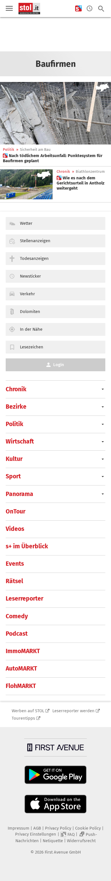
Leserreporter (24, 598)
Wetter (26, 223)
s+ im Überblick (27, 546)
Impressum (18, 828)
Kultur (14, 459)
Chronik (63, 171)
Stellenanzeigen (35, 240)
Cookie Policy (88, 828)
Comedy (17, 616)
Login (58, 364)
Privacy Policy (58, 828)
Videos (15, 529)
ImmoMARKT (23, 651)
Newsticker (30, 276)
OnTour (15, 511)
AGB (37, 828)
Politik (8, 149)
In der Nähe (31, 329)
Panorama (19, 494)
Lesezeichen (31, 347)
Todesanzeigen (34, 258)
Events (15, 563)
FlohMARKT (21, 686)
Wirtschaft (20, 441)
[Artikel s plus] (55, 113)
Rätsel (14, 581)
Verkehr (27, 293)
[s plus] (78, 9)
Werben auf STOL (28, 710)
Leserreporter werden (73, 710)
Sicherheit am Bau (35, 149)
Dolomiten (30, 311)
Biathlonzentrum (90, 171)
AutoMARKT (21, 668)
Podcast (17, 633)
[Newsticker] (89, 9)
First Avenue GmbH (63, 852)
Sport (13, 476)
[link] (55, 158)
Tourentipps (23, 718)
